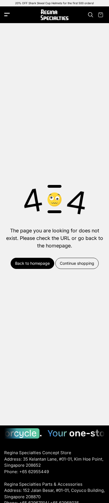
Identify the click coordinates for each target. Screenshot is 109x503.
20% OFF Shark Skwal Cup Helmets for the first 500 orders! (54, 3)
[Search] (90, 15)
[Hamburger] (7, 15)
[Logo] (54, 15)
